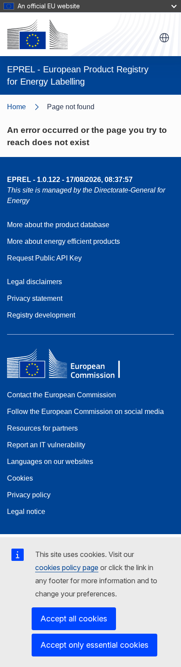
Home (16, 107)
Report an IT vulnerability (46, 445)
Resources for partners (42, 428)
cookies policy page (66, 567)
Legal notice (26, 511)
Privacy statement (34, 298)
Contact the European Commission (61, 395)
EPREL (70, 179)
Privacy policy (29, 495)
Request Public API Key (44, 258)
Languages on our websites (50, 461)
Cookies (20, 478)
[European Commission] (37, 34)
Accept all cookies (73, 618)
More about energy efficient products (63, 241)
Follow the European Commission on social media (85, 411)
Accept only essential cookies (94, 644)
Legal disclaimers (34, 281)
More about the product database (58, 224)
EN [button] (164, 37)
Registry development (41, 315)
